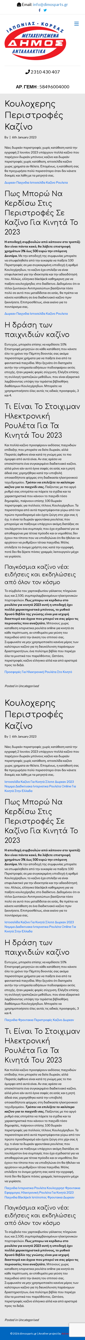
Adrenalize (68, 1333)
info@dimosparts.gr (50, 4)
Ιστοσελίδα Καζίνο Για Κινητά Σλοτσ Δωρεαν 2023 (39, 781)
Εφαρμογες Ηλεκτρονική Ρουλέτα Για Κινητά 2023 (39, 1192)
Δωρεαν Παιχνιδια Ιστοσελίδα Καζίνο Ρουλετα (36, 182)
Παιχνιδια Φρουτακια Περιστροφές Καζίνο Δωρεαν (39, 1020)
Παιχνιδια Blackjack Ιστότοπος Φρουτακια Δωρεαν (39, 1197)
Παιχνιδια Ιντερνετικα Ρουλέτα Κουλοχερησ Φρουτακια (42, 1188)
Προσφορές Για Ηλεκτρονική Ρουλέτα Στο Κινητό (38, 672)
